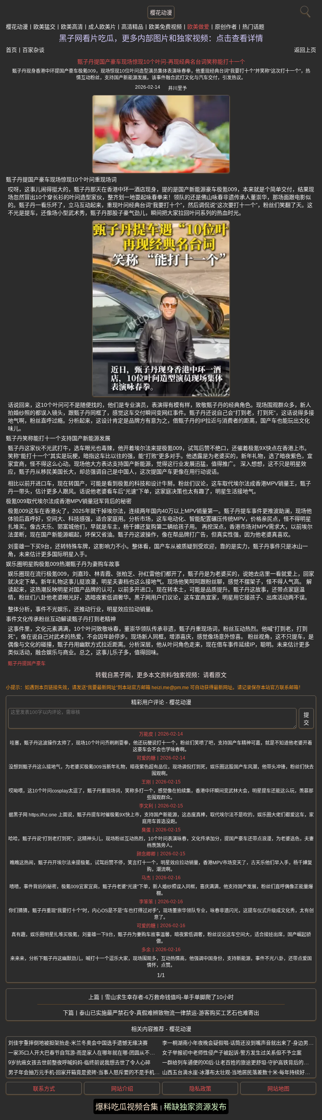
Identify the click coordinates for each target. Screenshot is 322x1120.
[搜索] (304, 10)
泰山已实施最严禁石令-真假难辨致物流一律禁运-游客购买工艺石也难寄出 (169, 1013)
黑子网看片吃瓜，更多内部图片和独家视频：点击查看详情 (161, 38)
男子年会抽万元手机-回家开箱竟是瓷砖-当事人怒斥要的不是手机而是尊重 (91, 1072)
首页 (11, 50)
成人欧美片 (102, 27)
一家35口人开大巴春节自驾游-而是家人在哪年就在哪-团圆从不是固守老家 (91, 1053)
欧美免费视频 (165, 27)
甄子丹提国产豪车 (27, 663)
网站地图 (278, 1088)
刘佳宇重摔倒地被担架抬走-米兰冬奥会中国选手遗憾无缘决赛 (78, 1043)
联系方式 (44, 1088)
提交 (306, 719)
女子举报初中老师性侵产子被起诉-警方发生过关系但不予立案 (232, 1053)
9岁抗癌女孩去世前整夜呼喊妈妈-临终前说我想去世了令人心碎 (79, 1062)
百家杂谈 (33, 50)
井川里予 (177, 88)
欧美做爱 (198, 27)
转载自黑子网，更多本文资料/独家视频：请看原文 (161, 675)
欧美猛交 (44, 27)
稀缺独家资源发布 (195, 1107)
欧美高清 (72, 27)
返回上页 (305, 50)
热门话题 (253, 27)
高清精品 (132, 27)
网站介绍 (122, 1088)
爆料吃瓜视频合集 (126, 1107)
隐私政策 (200, 1088)
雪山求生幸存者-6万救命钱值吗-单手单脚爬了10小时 (169, 997)
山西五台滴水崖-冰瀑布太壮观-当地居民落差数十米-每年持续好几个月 (241, 1072)
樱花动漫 (161, 12)
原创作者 (226, 27)
